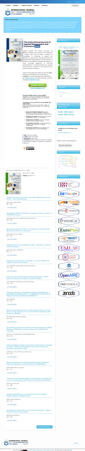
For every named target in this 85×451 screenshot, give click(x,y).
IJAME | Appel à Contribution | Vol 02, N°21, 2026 (68, 47)
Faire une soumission (65, 145)
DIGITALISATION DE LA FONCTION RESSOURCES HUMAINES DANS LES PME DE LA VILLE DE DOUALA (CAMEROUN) (27, 363)
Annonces (45, 5)
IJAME (70, 450)
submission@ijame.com (37, 88)
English (61, 96)
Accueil (8, 5)
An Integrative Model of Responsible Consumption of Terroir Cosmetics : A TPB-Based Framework (29, 214)
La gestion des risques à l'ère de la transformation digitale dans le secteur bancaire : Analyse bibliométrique (28, 198)
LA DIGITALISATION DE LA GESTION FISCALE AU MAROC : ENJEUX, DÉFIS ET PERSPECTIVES (27, 395)
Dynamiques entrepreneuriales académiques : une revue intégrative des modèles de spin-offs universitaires (27, 261)
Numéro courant (27, 5)
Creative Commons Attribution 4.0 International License (41, 450)
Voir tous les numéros (44, 427)
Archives (36, 5)
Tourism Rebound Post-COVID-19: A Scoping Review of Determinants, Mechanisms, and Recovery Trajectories (28, 229)
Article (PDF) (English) (12, 207)
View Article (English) (12, 223)
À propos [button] (15, 5)
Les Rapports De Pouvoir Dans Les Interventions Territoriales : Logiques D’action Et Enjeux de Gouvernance (28, 411)
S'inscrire (69, 2)
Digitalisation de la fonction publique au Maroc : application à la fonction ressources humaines (28, 245)
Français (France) (63, 92)
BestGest (76, 443)
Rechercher (75, 5)
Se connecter (78, 2)
